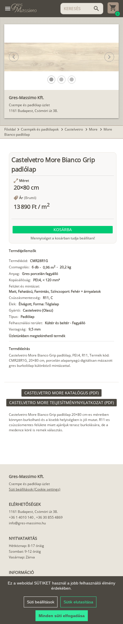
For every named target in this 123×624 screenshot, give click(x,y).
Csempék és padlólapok (40, 129)
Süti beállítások (40, 602)
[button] (51, 79)
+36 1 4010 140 (21, 517)
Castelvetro (74, 129)
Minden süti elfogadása (62, 615)
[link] (61, 393)
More (93, 129)
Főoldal (10, 129)
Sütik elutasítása (78, 602)
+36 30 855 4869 (49, 517)
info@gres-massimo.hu (27, 523)
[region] (61, 600)
